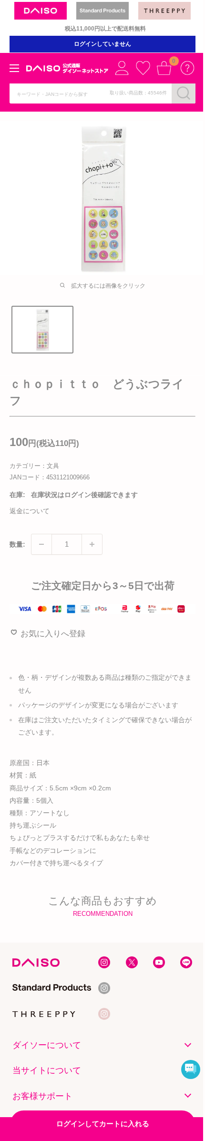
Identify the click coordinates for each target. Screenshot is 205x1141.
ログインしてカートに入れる (102, 1124)
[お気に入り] (143, 68)
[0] (164, 68)
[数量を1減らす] (41, 544)
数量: (17, 544)
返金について (30, 511)
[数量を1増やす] (92, 544)
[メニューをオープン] (14, 68)
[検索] (183, 93)
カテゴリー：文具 (34, 465)
